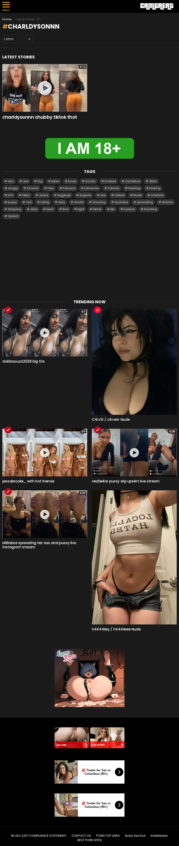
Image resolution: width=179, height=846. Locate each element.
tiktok (97, 209)
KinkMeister (159, 836)
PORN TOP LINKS (108, 836)
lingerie (85, 195)
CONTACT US (81, 836)
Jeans (43, 195)
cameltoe (132, 181)
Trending (8, 310)
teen (50, 209)
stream (167, 202)
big (40, 181)
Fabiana (69, 188)
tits (112, 209)
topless (129, 209)
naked (119, 195)
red (28, 202)
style (34, 209)
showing (99, 202)
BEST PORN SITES (89, 840)
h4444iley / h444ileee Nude (116, 629)
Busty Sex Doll (135, 836)
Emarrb (32, 188)
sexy (61, 202)
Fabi (51, 188)
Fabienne (91, 188)
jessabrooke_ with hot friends (28, 481)
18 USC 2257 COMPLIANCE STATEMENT (38, 836)
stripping (14, 209)
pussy (12, 202)
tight (81, 209)
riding (45, 202)
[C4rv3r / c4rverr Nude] (134, 362)
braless (110, 181)
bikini (55, 181)
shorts (78, 202)
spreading (145, 202)
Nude (138, 195)
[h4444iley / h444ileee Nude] (134, 557)
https (26, 195)
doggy (13, 188)
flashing (134, 188)
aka (11, 181)
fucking (154, 188)
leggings (64, 195)
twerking (150, 209)
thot (66, 209)
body (72, 181)
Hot (10, 195)
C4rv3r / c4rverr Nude (111, 419)
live (103, 195)
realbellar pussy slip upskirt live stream (126, 481)
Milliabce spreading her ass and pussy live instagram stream (39, 544)
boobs (91, 181)
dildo (153, 181)
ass (25, 181)
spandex (121, 202)
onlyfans (157, 195)
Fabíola (113, 188)
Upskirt (13, 216)
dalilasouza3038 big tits (23, 361)
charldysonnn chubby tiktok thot (39, 117)
